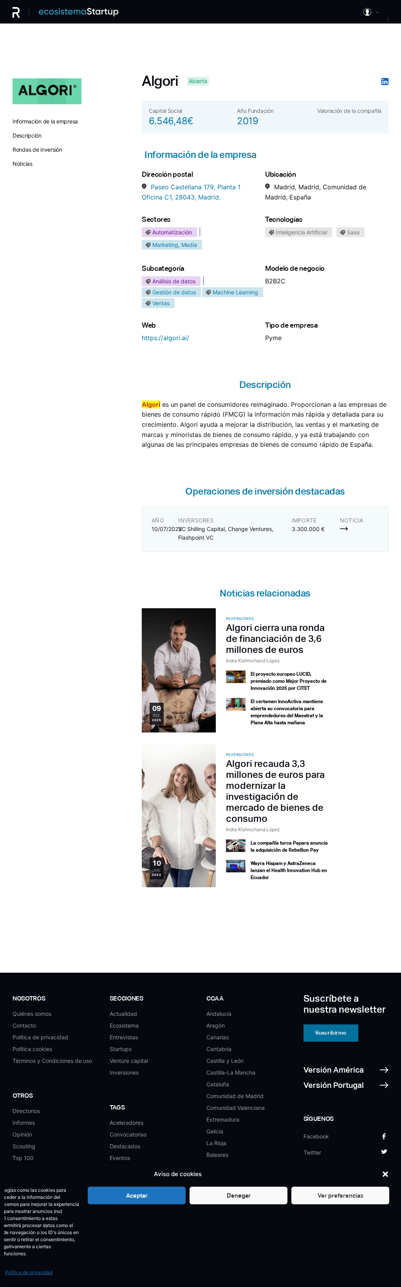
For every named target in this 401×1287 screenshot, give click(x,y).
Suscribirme (330, 1033)
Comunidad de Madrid (235, 1096)
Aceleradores (126, 1122)
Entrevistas (124, 1037)
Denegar (239, 1195)
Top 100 (23, 1158)
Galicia (214, 1131)
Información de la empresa (45, 121)
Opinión (22, 1134)
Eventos (120, 1158)
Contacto (24, 1025)
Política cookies (32, 1049)
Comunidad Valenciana (235, 1107)
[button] (385, 1174)
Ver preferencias (340, 1195)
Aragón (215, 1025)
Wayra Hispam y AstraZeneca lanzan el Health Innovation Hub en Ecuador (289, 870)
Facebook (316, 1136)
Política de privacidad (28, 1272)
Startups (121, 1049)
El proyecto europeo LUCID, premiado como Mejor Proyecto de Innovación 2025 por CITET (289, 681)
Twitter (312, 1152)
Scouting (24, 1146)
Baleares (217, 1154)
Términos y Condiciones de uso (52, 1060)
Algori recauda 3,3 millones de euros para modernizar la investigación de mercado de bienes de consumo (275, 791)
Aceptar (137, 1195)
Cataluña (217, 1084)
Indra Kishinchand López (253, 660)
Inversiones (124, 1072)
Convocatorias (128, 1134)
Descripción (27, 135)
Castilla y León (225, 1060)
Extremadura (222, 1119)
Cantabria (218, 1049)
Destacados (125, 1146)
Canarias (217, 1037)
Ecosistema (124, 1025)
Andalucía (218, 1013)
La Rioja (216, 1143)
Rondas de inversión (37, 149)
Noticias (23, 163)
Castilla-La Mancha (230, 1072)
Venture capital (129, 1060)
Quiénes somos (32, 1013)
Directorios (26, 1111)
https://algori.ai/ (165, 338)
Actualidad (123, 1013)
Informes (24, 1122)
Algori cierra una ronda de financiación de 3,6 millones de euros (275, 638)
